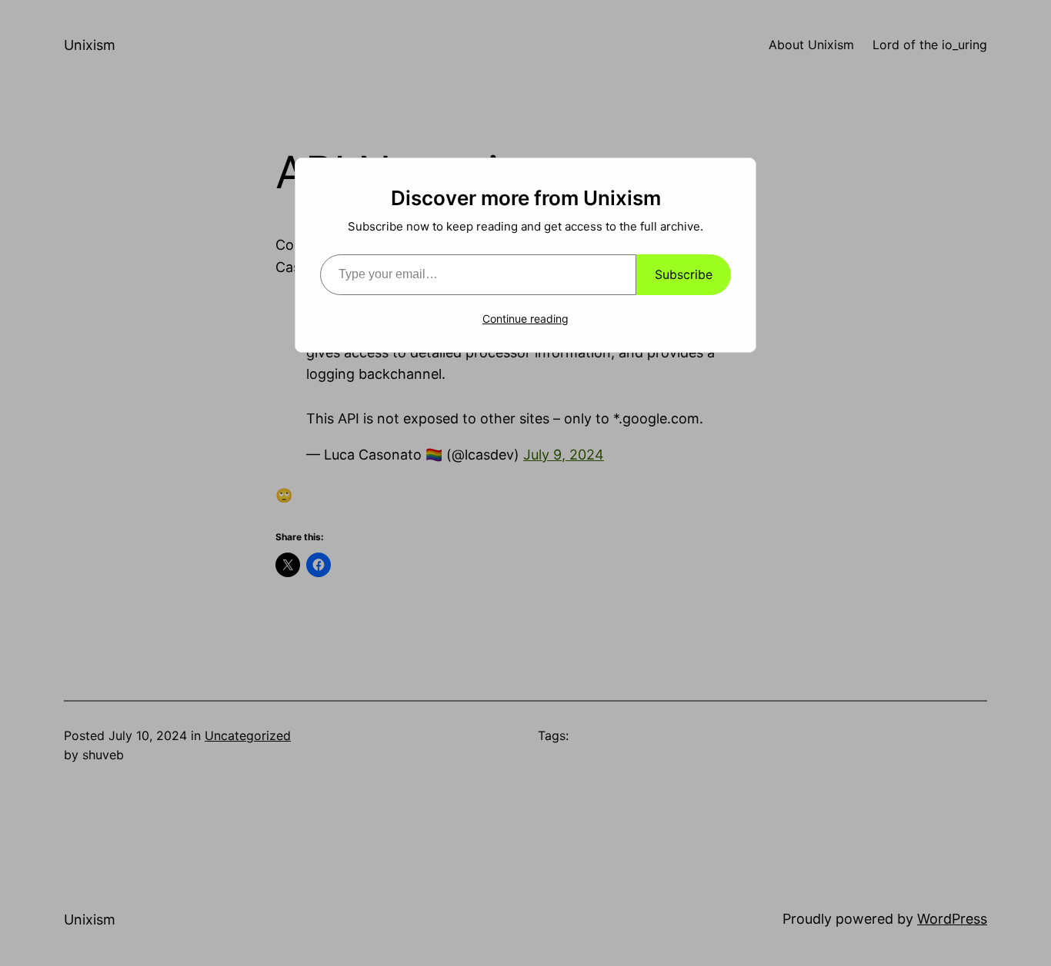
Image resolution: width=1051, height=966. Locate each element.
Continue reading (525, 318)
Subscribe (683, 274)
